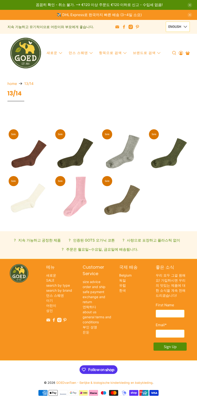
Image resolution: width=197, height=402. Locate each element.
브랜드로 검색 (144, 52)
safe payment (93, 292)
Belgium (125, 275)
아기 (49, 300)
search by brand (59, 290)
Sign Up (170, 346)
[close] (189, 5)
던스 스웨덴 (78, 52)
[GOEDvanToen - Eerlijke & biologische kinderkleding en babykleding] (25, 53)
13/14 (29, 83)
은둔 (86, 332)
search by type (58, 285)
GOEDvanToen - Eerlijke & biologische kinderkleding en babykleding (104, 382)
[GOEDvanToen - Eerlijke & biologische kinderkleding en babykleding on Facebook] (124, 27)
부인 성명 (90, 327)
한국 (122, 290)
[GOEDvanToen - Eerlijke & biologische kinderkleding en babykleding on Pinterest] (137, 27)
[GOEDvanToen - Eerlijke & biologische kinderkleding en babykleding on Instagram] (131, 27)
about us (89, 312)
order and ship (94, 287)
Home (12, 83)
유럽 (122, 285)
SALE (50, 280)
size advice (91, 282)
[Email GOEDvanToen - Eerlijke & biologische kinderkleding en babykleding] (117, 27)
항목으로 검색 (110, 52)
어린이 (51, 305)
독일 (122, 280)
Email (161, 325)
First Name (165, 305)
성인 (49, 310)
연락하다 (89, 307)
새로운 (52, 52)
